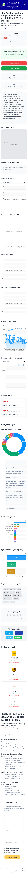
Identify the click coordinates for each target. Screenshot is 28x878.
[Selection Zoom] (19, 328)
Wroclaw (12, 589)
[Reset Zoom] (23, 328)
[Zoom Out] (17, 328)
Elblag (20, 595)
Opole (19, 589)
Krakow (6, 592)
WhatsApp (18, 637)
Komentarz (7, 814)
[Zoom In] (15, 328)
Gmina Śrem (7, 595)
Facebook (19, 633)
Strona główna (5, 28)
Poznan (12, 592)
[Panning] (21, 328)
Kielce (14, 595)
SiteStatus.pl (13, 2)
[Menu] (25, 185)
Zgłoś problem (14, 64)
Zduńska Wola (8, 599)
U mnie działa (14, 69)
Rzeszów (6, 602)
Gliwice (18, 592)
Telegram (9, 633)
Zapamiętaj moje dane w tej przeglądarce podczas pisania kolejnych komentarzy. (12, 850)
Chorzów (16, 599)
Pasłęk (12, 602)
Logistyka (12, 28)
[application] (14, 193)
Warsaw (6, 589)
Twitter (9, 637)
